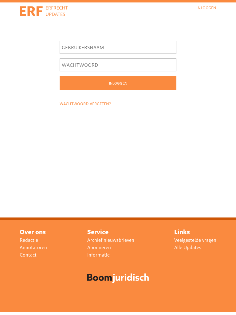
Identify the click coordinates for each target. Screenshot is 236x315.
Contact (28, 255)
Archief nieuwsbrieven (110, 240)
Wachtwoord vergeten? (85, 103)
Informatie (98, 255)
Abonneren (99, 247)
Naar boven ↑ (214, 305)
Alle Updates (187, 247)
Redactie (29, 240)
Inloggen (206, 8)
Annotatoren (33, 247)
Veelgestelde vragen (195, 240)
